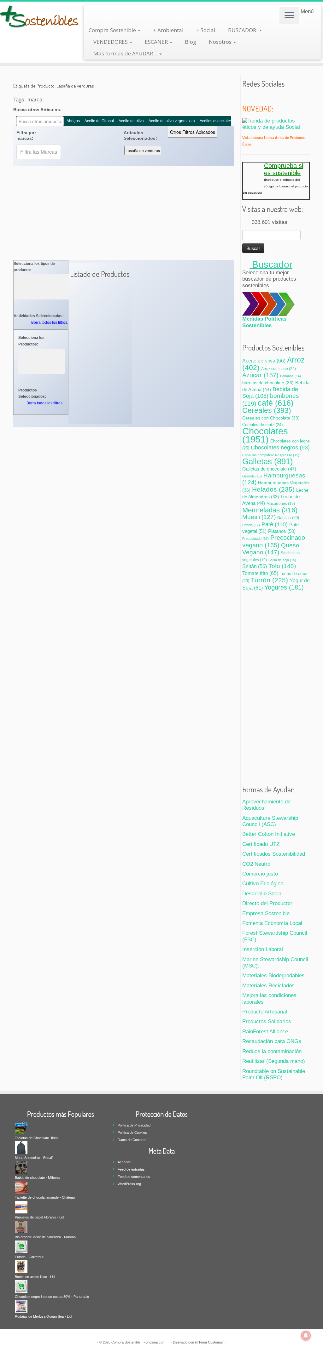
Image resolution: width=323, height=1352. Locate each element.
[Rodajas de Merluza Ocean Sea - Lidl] (21, 1306)
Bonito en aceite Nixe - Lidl (35, 1277)
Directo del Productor (267, 903)
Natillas (288, 517)
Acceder (124, 1162)
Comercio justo (260, 874)
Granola (252, 476)
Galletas (267, 461)
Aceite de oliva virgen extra (172, 121)
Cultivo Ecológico (262, 884)
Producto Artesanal (264, 1012)
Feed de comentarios (134, 1176)
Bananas (290, 376)
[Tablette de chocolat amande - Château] (21, 1187)
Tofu (282, 566)
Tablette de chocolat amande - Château (45, 1197)
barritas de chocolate (268, 382)
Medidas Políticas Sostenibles (264, 322)
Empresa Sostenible (266, 913)
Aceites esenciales (216, 121)
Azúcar (260, 375)
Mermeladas (269, 510)
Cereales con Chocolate (271, 418)
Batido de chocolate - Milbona (37, 1177)
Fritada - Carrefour (29, 1257)
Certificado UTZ (260, 844)
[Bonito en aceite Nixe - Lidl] (21, 1266)
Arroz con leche (278, 369)
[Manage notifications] (306, 1336)
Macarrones (281, 503)
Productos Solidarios (266, 1021)
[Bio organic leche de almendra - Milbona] (21, 1227)
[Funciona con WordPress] (167, 1341)
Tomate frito (260, 573)
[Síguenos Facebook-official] (254, 97)
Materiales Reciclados (268, 986)
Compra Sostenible (113, 30)
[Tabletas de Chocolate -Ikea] (21, 1127)
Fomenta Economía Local (272, 923)
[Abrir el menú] (289, 15)
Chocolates (265, 435)
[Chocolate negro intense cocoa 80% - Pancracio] (21, 1286)
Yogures (284, 587)
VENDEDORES (111, 41)
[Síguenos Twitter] (246, 97)
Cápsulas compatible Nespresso (270, 455)
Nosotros (221, 41)
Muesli (259, 517)
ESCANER (157, 41)
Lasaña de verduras (143, 150)
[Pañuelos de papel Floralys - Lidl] (21, 1207)
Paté (274, 524)
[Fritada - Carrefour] (21, 1246)
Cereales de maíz (262, 425)
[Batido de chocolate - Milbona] (21, 1167)
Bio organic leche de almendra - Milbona (45, 1237)
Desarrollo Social (262, 894)
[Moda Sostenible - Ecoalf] (21, 1147)
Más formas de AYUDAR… (126, 53)
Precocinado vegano (273, 541)
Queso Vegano (270, 549)
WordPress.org (129, 1184)
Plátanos (282, 531)
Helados (273, 489)
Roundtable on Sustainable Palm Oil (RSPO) (273, 1074)
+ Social (205, 30)
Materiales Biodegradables (273, 975)
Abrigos (73, 121)
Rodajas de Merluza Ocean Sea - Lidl (43, 1316)
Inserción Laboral (262, 949)
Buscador (271, 264)
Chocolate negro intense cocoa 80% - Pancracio (52, 1296)
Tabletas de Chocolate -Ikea (36, 1138)
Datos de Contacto (132, 1140)
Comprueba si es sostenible (283, 169)
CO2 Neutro (256, 864)
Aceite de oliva (131, 121)
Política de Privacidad (134, 1125)
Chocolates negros (280, 447)
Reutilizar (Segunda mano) (273, 1061)
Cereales (266, 410)
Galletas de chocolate (269, 468)
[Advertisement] (123, 213)
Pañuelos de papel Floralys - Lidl (39, 1217)
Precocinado (255, 538)
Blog (190, 41)
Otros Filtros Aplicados (192, 132)
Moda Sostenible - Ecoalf (34, 1158)
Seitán (254, 566)
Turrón (269, 580)
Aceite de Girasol (99, 121)
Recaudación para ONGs (271, 1041)
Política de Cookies (132, 1132)
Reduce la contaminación (272, 1051)
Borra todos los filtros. (49, 322)
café (275, 402)
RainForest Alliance (265, 1032)
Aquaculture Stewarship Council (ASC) (270, 821)
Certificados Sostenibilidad (273, 854)
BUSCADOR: (243, 30)
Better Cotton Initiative (268, 834)
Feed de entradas (131, 1169)
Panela (251, 525)
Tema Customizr (211, 1342)
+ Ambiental (168, 30)
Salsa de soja (282, 560)
